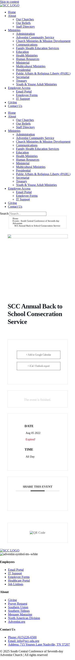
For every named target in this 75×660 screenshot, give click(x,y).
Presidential (23, 70)
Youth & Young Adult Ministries (36, 84)
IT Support (23, 98)
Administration (25, 33)
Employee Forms (27, 95)
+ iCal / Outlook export (39, 366)
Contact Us (15, 106)
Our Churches (25, 19)
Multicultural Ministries (30, 66)
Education (22, 52)
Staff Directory (25, 26)
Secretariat (22, 77)
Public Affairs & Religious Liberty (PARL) (43, 73)
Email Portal (24, 91)
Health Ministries (27, 55)
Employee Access (19, 88)
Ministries (14, 30)
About (12, 15)
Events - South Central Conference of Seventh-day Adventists (36, 222)
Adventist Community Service (35, 37)
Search (4, 213)
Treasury (21, 80)
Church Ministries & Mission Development (43, 41)
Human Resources (27, 59)
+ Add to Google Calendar (38, 354)
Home (12, 12)
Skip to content (9, 1)
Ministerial (22, 62)
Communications (26, 44)
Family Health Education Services (37, 48)
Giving (12, 102)
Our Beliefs (23, 23)
